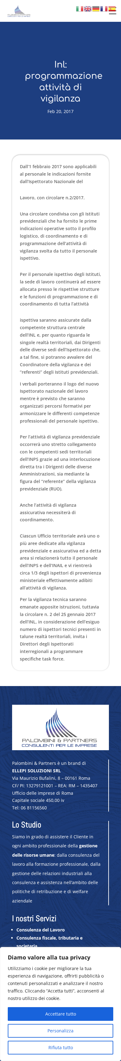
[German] (96, 8)
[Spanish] (112, 8)
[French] (104, 8)
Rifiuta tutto (60, 1047)
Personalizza (60, 1031)
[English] (88, 8)
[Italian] (80, 8)
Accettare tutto (60, 1014)
